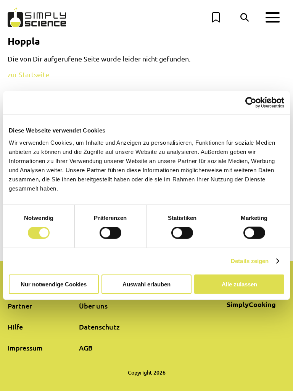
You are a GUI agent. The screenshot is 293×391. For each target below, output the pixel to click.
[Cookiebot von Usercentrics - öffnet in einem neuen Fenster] (250, 102)
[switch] (110, 233)
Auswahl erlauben (146, 284)
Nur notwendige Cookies (54, 284)
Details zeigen (250, 261)
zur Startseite (28, 74)
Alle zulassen (239, 284)
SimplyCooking (251, 304)
